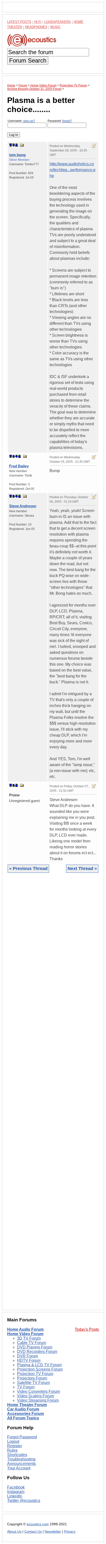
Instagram (15, 1492)
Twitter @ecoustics (23, 1500)
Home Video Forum (25, 1334)
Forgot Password (22, 1437)
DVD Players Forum (34, 1347)
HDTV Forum (28, 1360)
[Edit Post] (93, 146)
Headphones (36, 27)
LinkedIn (14, 1496)
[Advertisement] (53, 1095)
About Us (14, 1531)
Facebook (16, 1487)
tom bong (17, 155)
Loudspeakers (57, 22)
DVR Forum (27, 1356)
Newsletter (53, 1531)
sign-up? (29, 121)
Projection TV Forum (35, 1374)
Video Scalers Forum (35, 1396)
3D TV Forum (29, 1338)
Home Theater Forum (27, 1405)
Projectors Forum (32, 1378)
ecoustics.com (38, 1524)
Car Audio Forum (23, 1409)
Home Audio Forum (25, 1329)
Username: (21, 121)
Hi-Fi (37, 22)
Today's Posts (87, 1329)
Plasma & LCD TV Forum (39, 1365)
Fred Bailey (19, 466)
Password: (60, 121)
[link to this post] (21, 145)
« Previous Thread (28, 868)
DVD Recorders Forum (37, 1351)
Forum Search (27, 60)
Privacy (69, 1531)
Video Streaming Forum (38, 1400)
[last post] (16, 145)
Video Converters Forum (38, 1391)
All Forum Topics (23, 1418)
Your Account (18, 1468)
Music (55, 27)
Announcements (21, 1464)
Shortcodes (17, 1455)
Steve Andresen (22, 506)
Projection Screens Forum (40, 1369)
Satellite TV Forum (33, 1382)
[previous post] (13, 456)
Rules (12, 1450)
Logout (13, 1441)
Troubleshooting (21, 1459)
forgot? (67, 121)
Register (14, 1446)
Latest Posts (19, 22)
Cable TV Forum (31, 1343)
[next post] (13, 145)
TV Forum (26, 1387)
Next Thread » (82, 868)
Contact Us (33, 1531)
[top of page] (10, 145)
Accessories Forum (25, 1414)
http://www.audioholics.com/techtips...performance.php (72, 170)
